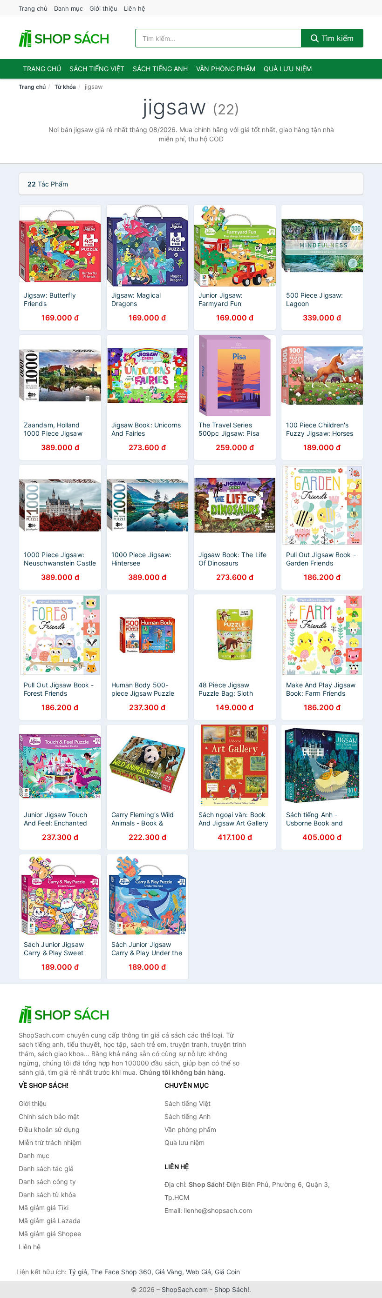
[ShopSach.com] (65, 38)
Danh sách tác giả (46, 1168)
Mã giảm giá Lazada (50, 1221)
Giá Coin (227, 1272)
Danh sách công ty (47, 1181)
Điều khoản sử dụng (49, 1129)
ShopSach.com (185, 1289)
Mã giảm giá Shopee (50, 1234)
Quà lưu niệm (288, 69)
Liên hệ (134, 8)
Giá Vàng (168, 1272)
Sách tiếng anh (160, 69)
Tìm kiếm (336, 38)
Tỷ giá (77, 1272)
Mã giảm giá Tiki (43, 1207)
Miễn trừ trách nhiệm (50, 1142)
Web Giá (198, 1272)
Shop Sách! (231, 1289)
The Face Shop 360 (121, 1272)
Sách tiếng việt (96, 69)
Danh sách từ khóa (47, 1194)
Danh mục (68, 8)
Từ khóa (65, 86)
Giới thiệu (103, 8)
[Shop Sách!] (65, 1014)
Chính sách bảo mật (49, 1116)
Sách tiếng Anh (187, 1116)
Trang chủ (33, 8)
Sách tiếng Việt (187, 1103)
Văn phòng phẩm (225, 69)
